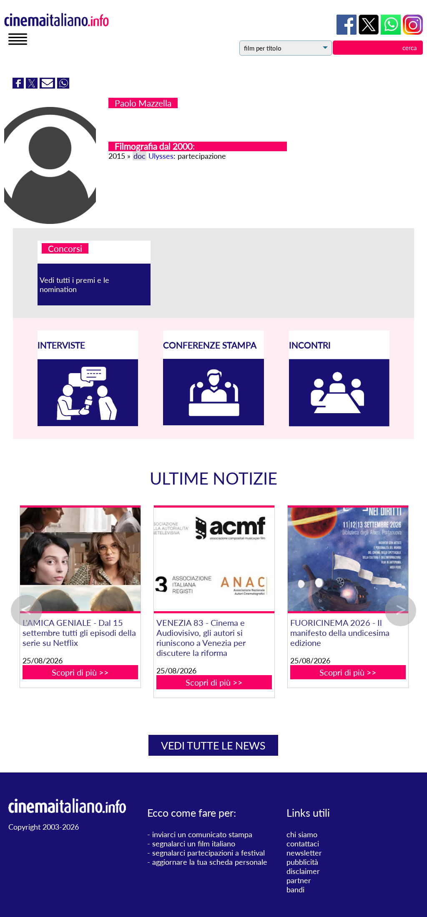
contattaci (302, 843)
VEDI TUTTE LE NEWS (213, 745)
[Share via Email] (48, 85)
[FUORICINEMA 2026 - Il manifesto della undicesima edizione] (355, 559)
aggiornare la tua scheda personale (209, 861)
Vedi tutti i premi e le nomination (74, 284)
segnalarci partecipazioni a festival (208, 852)
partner (298, 880)
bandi (295, 889)
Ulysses (160, 155)
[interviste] (88, 423)
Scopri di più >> (87, 672)
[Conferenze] (213, 422)
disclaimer (303, 871)
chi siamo (301, 834)
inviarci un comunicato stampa (202, 834)
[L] (88, 559)
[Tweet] (33, 85)
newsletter (304, 852)
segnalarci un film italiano (193, 843)
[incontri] (339, 423)
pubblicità (302, 861)
